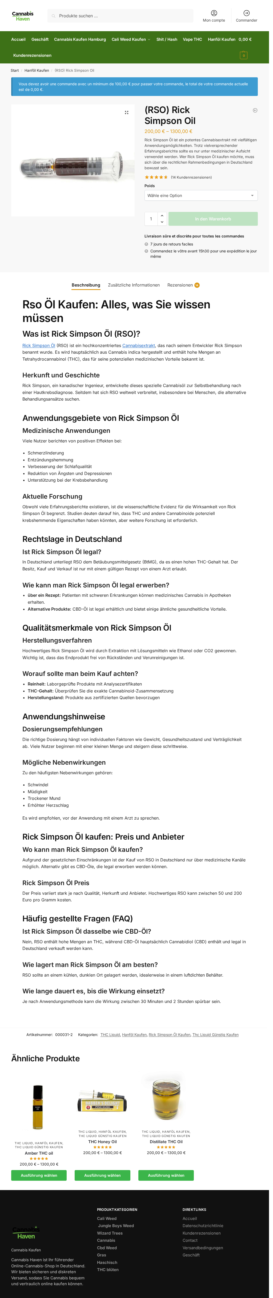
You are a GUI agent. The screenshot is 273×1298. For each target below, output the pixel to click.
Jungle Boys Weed (115, 1225)
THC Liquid (110, 1034)
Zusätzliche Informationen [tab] (134, 285)
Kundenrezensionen (202, 1233)
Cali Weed (107, 1218)
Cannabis (106, 1240)
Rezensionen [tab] (183, 285)
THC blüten (108, 1269)
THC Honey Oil (102, 1141)
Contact (190, 1240)
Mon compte (214, 20)
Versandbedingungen (203, 1247)
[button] (126, 112)
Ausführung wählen (39, 1175)
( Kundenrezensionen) (191, 177)
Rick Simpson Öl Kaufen (169, 1034)
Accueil (190, 1218)
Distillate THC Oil (166, 1141)
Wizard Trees (110, 1233)
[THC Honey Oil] (255, 110)
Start (15, 70)
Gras (101, 1254)
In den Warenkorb (213, 218)
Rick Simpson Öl (38, 345)
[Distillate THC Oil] (166, 1099)
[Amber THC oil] (39, 1104)
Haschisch (107, 1262)
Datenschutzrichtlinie (203, 1225)
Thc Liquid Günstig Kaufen (215, 1034)
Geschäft (191, 1254)
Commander (246, 20)
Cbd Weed (107, 1247)
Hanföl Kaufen (37, 70)
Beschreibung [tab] (86, 285)
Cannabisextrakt (138, 345)
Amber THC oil (39, 1153)
